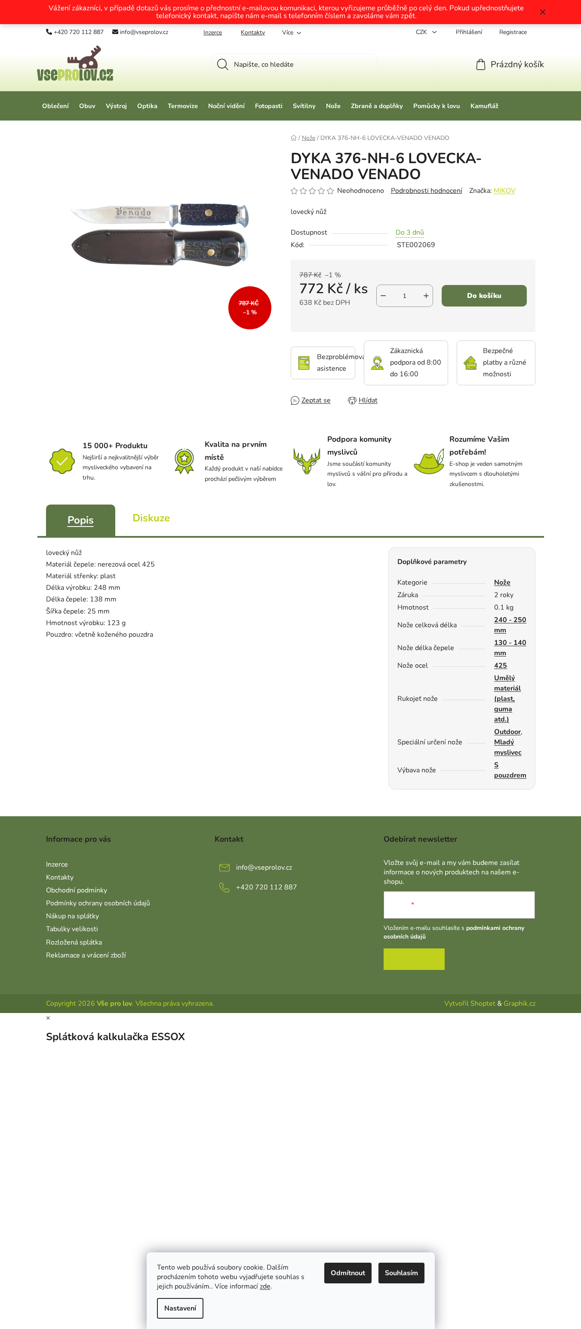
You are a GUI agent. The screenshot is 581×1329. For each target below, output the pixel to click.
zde (265, 1286)
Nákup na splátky (72, 916)
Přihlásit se (414, 959)
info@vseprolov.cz (144, 32)
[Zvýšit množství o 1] (426, 296)
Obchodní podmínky (76, 890)
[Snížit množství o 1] (383, 296)
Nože (502, 582)
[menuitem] (55, 106)
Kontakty (253, 32)
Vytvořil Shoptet (469, 1003)
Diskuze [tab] (151, 518)
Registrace (513, 32)
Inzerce (212, 32)
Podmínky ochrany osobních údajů (98, 903)
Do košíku (484, 295)
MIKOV (505, 190)
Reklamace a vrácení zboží (86, 955)
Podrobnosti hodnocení (426, 190)
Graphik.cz (519, 1003)
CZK (422, 32)
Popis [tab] (81, 520)
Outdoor (507, 732)
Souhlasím (401, 1273)
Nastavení (180, 1308)
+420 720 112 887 (79, 32)
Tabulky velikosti (72, 929)
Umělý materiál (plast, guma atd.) (507, 698)
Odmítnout (348, 1273)
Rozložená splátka (74, 942)
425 (500, 665)
